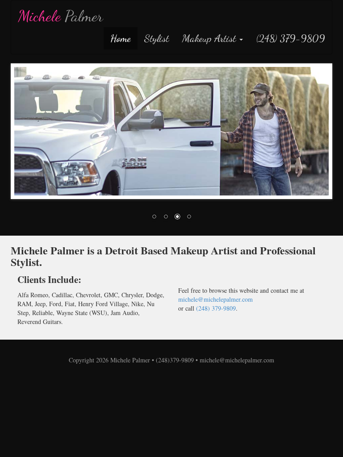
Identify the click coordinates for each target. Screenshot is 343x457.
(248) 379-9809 (290, 38)
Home (120, 38)
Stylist (156, 38)
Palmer (60, 16)
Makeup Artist (210, 38)
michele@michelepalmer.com (215, 299)
